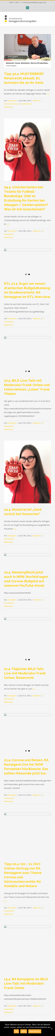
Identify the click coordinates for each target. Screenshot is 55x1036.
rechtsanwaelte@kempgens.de (34, 2)
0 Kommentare (26, 104)
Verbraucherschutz (11, 104)
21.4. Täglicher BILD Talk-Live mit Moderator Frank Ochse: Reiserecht (25, 673)
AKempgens (11, 100)
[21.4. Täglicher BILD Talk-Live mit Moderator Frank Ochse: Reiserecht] (27, 639)
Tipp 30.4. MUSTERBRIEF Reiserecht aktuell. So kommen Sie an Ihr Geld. (24, 78)
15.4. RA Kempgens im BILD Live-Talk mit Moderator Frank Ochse (26, 983)
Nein (24, 1031)
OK (16, 1031)
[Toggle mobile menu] (50, 17)
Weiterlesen (8, 107)
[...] (48, 93)
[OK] (51, 1028)
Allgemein (36, 100)
